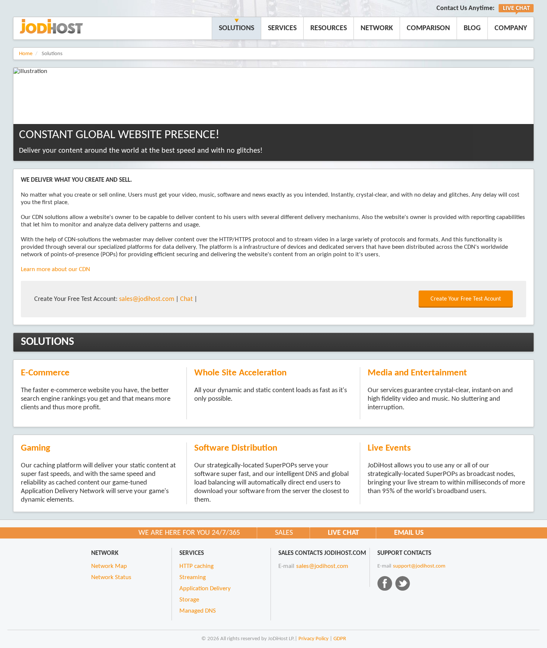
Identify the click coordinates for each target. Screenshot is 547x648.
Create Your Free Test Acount (466, 299)
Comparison (428, 28)
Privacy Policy (313, 639)
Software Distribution (235, 448)
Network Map (109, 566)
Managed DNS (197, 611)
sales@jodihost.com (146, 299)
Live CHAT (343, 533)
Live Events (389, 448)
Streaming (192, 578)
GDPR (339, 639)
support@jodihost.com (419, 566)
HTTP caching (196, 566)
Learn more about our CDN (55, 270)
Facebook (384, 583)
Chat (186, 299)
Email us (408, 533)
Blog (472, 28)
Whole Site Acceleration (240, 373)
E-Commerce (45, 373)
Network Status (111, 578)
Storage (189, 600)
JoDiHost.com (51, 26)
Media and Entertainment (417, 373)
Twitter (402, 583)
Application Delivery (205, 589)
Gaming (35, 448)
